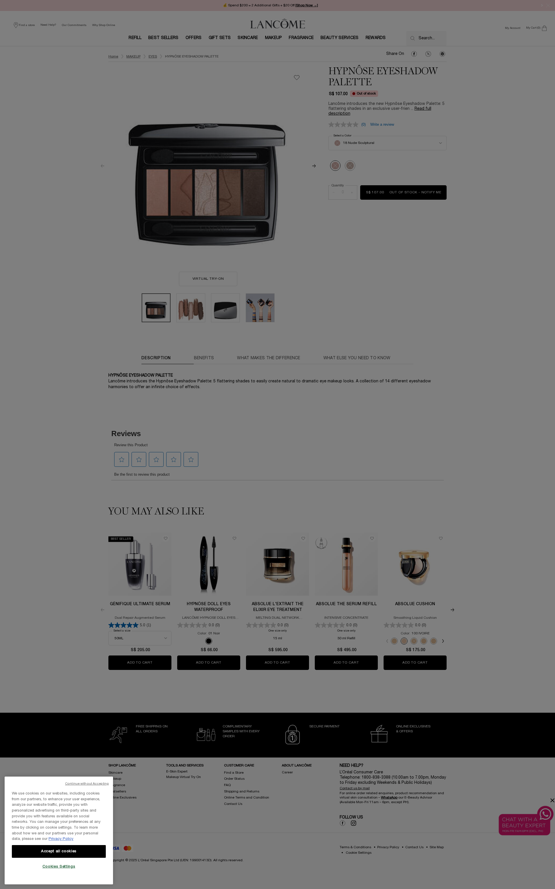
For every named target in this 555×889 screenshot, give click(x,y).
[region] (59, 830)
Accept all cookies (59, 851)
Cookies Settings (58, 866)
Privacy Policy (61, 839)
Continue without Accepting (87, 783)
